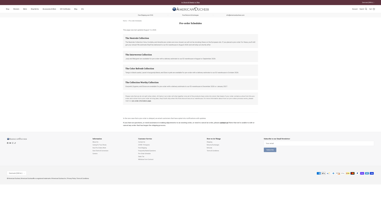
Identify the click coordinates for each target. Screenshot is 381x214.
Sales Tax (141, 156)
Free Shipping (142, 148)
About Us (95, 142)
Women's (16, 9)
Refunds (209, 148)
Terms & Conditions (213, 150)
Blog (75, 9)
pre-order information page (141, 101)
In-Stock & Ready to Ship (190, 2)
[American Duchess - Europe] (190, 9)
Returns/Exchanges (213, 145)
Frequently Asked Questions (147, 150)
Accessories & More (49, 9)
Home (125, 21)
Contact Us (141, 142)
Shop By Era (35, 9)
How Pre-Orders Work (99, 148)
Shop (7, 9)
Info (82, 9)
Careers (95, 153)
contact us (224, 123)
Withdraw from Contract (145, 159)
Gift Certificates (65, 9)
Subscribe (270, 150)
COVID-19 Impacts (144, 145)
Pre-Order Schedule (144, 153)
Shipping (209, 142)
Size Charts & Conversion (100, 150)
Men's (25, 9)
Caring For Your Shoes (99, 145)
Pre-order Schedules (135, 21)
